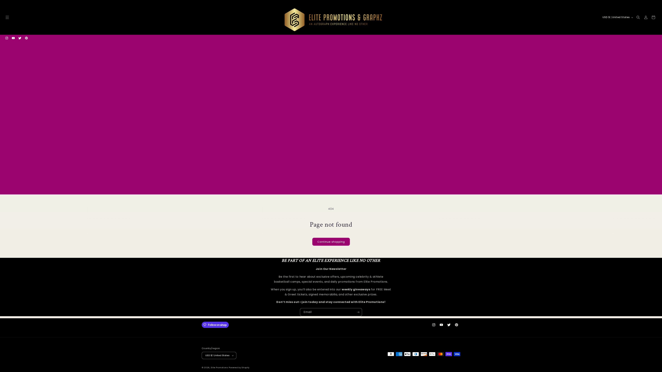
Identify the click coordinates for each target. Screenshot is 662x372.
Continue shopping (331, 242)
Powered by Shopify (239, 367)
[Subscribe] (358, 312)
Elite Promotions (219, 367)
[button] (7, 17)
